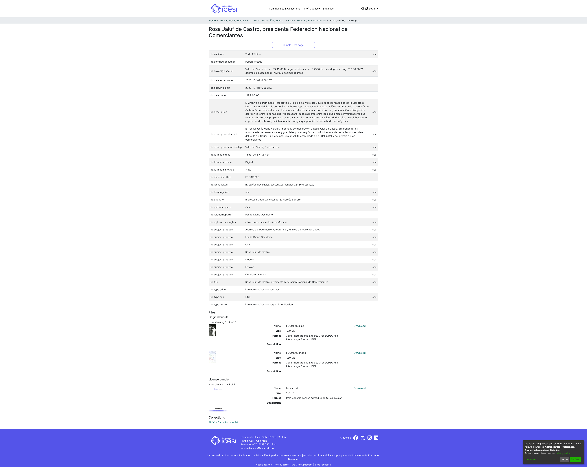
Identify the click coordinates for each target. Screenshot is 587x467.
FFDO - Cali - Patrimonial (311, 20)
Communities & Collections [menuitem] (284, 8)
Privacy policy (282, 464)
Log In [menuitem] (372, 8)
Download (360, 325)
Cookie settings (264, 464)
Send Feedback (323, 464)
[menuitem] (311, 9)
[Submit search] (363, 8)
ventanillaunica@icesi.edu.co (257, 448)
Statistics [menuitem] (328, 8)
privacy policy (563, 453)
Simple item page (293, 44)
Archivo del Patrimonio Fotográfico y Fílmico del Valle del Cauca (235, 20)
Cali (290, 20)
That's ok (575, 459)
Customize (530, 459)
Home (212, 20)
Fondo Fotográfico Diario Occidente (269, 20)
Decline (564, 459)
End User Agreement (302, 464)
